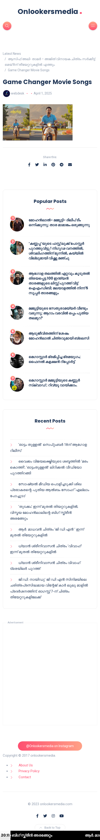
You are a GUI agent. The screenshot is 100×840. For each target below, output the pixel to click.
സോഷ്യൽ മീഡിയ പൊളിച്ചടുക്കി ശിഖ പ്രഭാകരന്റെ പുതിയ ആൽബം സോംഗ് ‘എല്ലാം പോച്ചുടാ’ (49, 490)
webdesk (17, 93)
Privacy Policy (29, 771)
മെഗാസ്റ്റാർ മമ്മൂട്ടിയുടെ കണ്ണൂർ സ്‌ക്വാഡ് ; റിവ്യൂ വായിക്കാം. (54, 382)
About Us (26, 765)
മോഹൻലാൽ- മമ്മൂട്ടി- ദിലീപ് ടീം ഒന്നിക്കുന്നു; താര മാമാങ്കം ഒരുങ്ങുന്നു (59, 222)
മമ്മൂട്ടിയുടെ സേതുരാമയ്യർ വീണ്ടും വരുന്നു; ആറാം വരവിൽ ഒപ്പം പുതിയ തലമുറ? (58, 313)
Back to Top (52, 827)
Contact (25, 777)
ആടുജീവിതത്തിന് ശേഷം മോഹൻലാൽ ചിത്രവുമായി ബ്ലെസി (59, 336)
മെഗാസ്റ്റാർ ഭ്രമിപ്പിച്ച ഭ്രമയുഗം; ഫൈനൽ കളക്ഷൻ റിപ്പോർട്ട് (55, 359)
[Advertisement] (50, 674)
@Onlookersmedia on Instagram (50, 746)
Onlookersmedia (50, 11)
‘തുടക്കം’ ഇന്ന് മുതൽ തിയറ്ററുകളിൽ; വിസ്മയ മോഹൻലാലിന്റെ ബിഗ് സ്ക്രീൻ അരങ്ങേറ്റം (44, 513)
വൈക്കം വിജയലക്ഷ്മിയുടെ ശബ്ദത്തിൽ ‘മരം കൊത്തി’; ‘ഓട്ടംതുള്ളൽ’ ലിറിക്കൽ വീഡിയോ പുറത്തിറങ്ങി (49, 467)
